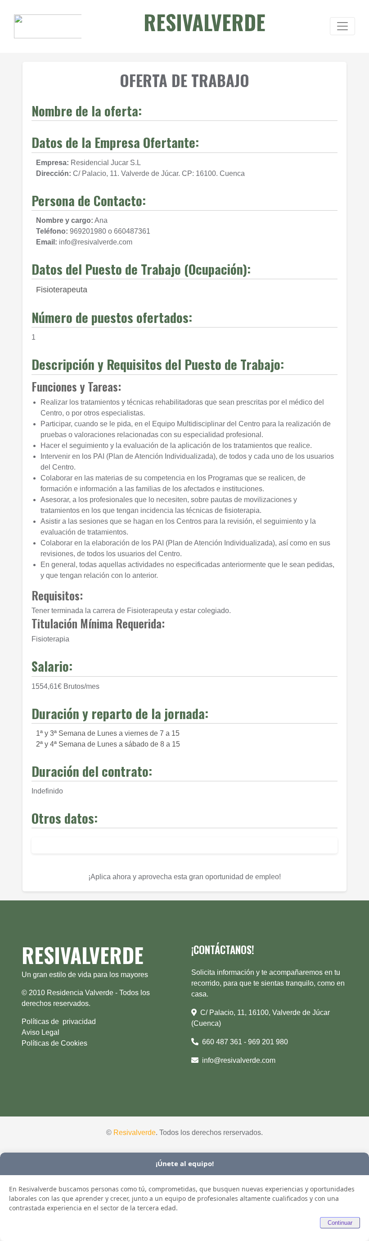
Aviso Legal (41, 1032)
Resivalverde (134, 1132)
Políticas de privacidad (59, 1021)
